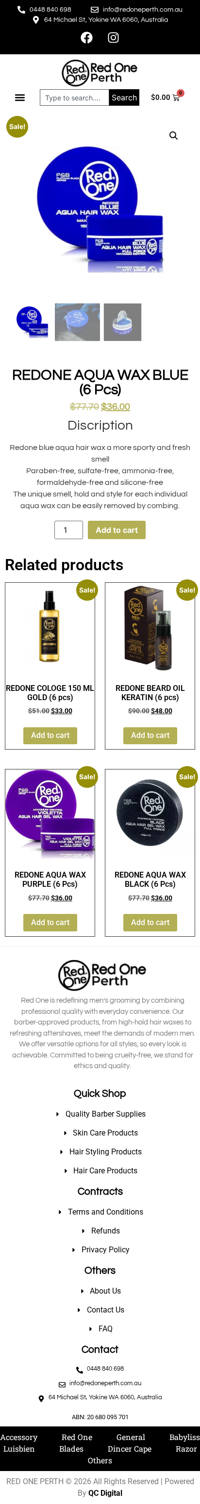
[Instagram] (113, 37)
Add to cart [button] (50, 735)
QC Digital (105, 1493)
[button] (20, 98)
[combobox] (74, 97)
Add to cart (117, 530)
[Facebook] (87, 37)
